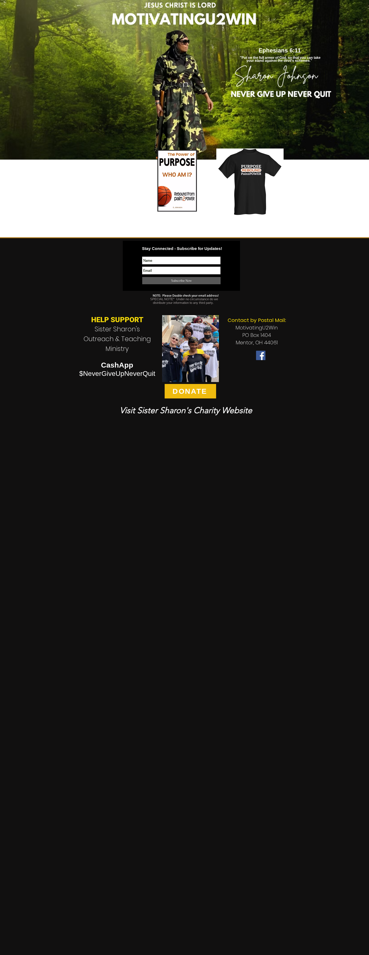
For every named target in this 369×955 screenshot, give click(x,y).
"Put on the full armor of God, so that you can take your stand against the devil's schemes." (280, 59)
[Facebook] (260, 355)
